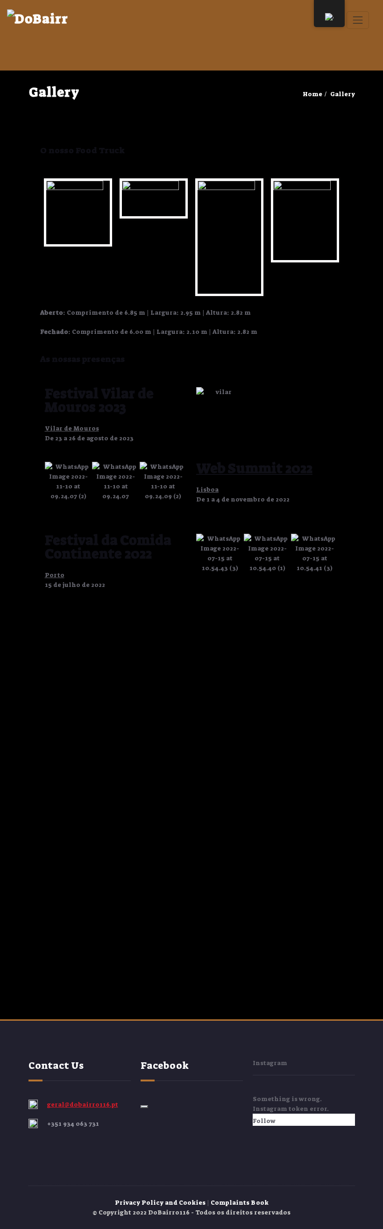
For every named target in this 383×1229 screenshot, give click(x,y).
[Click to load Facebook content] (144, 1106)
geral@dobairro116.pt (82, 1105)
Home (312, 94)
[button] (54, 481)
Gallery (342, 94)
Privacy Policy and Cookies (161, 1203)
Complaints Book (240, 1203)
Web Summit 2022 (254, 468)
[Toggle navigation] (358, 20)
